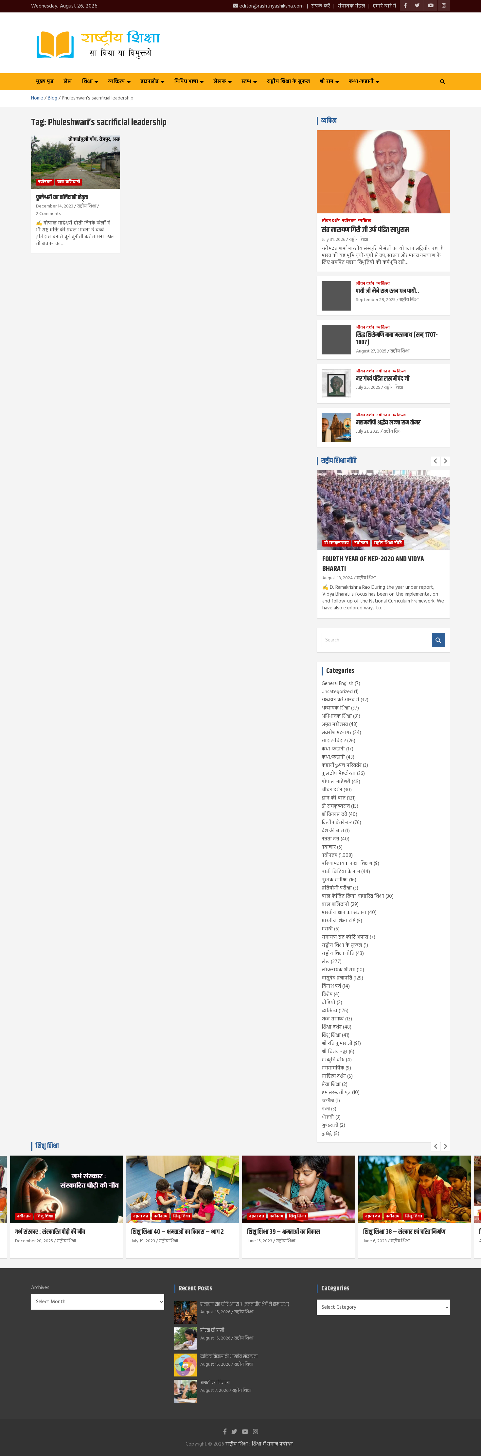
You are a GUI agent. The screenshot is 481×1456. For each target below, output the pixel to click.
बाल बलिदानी (68, 182)
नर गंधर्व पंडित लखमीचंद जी (382, 379)
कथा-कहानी (361, 81)
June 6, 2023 (375, 1241)
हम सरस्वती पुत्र (336, 1093)
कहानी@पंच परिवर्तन (342, 765)
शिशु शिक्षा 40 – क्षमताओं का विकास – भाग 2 (177, 1232)
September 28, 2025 (376, 300)
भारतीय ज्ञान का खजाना (344, 913)
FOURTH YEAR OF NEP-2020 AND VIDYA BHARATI (373, 564)
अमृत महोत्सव (335, 724)
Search (438, 640)
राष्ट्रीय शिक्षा (86, 206)
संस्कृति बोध (333, 1060)
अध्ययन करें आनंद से (340, 700)
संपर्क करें (320, 6)
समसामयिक (333, 1068)
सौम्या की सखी (212, 1330)
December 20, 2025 (34, 1241)
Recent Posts (195, 1289)
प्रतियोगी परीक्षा (337, 888)
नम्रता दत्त (330, 839)
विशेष (327, 994)
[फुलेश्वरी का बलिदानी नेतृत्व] (75, 162)
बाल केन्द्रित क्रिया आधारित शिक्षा (353, 896)
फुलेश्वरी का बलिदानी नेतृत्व (62, 197)
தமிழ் (327, 1134)
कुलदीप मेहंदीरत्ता (339, 774)
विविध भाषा (186, 81)
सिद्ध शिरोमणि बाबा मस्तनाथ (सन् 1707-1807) (397, 338)
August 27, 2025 (371, 351)
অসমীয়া (328, 1101)
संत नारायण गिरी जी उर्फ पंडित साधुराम (365, 230)
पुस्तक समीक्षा (335, 880)
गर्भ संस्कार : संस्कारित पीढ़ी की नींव (50, 1232)
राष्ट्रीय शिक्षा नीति (339, 461)
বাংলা (326, 1109)
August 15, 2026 (215, 1312)
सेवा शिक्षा (331, 1084)
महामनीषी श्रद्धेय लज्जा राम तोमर (388, 422)
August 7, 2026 (214, 1390)
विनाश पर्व (331, 986)
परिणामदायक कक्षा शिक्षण (347, 864)
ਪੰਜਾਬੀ (328, 1117)
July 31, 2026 (333, 239)
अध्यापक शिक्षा (336, 708)
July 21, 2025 (368, 431)
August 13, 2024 (337, 578)
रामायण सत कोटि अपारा (345, 937)
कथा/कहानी (333, 757)
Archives (40, 1288)
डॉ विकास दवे (334, 814)
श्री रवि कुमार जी (337, 1044)
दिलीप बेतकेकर (337, 823)
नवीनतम (45, 182)
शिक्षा (87, 81)
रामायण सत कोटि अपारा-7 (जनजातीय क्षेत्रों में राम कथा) (244, 1304)
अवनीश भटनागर (336, 733)
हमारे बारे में (384, 6)
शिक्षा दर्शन (332, 1027)
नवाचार (329, 847)
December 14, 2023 (54, 206)
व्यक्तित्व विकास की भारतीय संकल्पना (229, 1357)
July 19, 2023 (143, 1241)
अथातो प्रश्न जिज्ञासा (215, 1383)
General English (337, 684)
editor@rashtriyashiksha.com (271, 6)
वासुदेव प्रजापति (337, 978)
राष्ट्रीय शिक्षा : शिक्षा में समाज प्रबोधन (259, 1444)
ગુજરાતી (330, 1125)
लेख (67, 81)
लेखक (219, 81)
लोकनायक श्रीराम (338, 970)
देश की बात (333, 831)
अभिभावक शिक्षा (337, 716)
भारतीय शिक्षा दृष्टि (338, 921)
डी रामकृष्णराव (336, 543)
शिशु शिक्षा (331, 1035)
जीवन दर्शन (331, 221)
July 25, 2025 (368, 387)
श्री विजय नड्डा (334, 1052)
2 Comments (48, 214)
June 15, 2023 (259, 1241)
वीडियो (328, 1003)
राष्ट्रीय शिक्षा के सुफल (288, 81)
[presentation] (435, 461)
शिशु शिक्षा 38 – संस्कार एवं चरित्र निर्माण (404, 1232)
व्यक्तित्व (116, 81)
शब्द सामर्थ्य (333, 1019)
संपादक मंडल (351, 6)
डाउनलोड (149, 81)
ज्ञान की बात (334, 798)
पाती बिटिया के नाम (341, 872)
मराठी (327, 929)
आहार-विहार (334, 741)
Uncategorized (337, 692)
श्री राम (326, 81)
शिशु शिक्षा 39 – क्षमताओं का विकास (283, 1232)
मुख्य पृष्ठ (45, 81)
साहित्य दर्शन (334, 1076)
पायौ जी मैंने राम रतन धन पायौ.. (387, 291)
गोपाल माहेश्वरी (336, 782)
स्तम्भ (246, 81)
